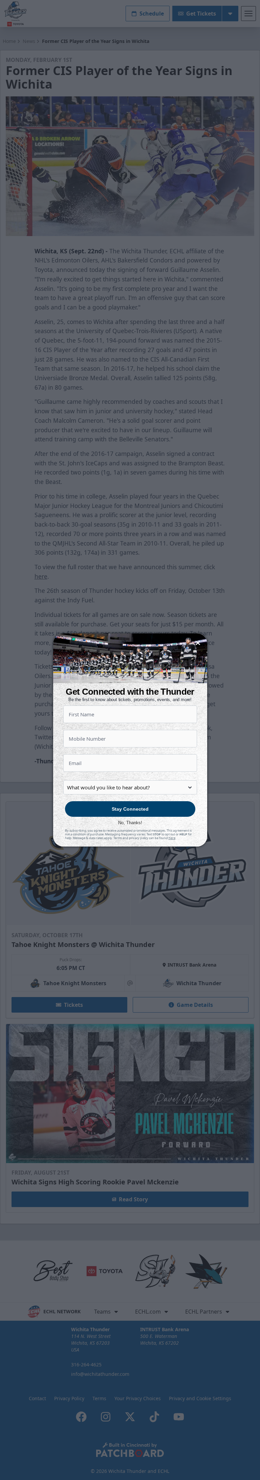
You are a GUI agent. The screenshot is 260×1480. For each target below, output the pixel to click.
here (172, 838)
